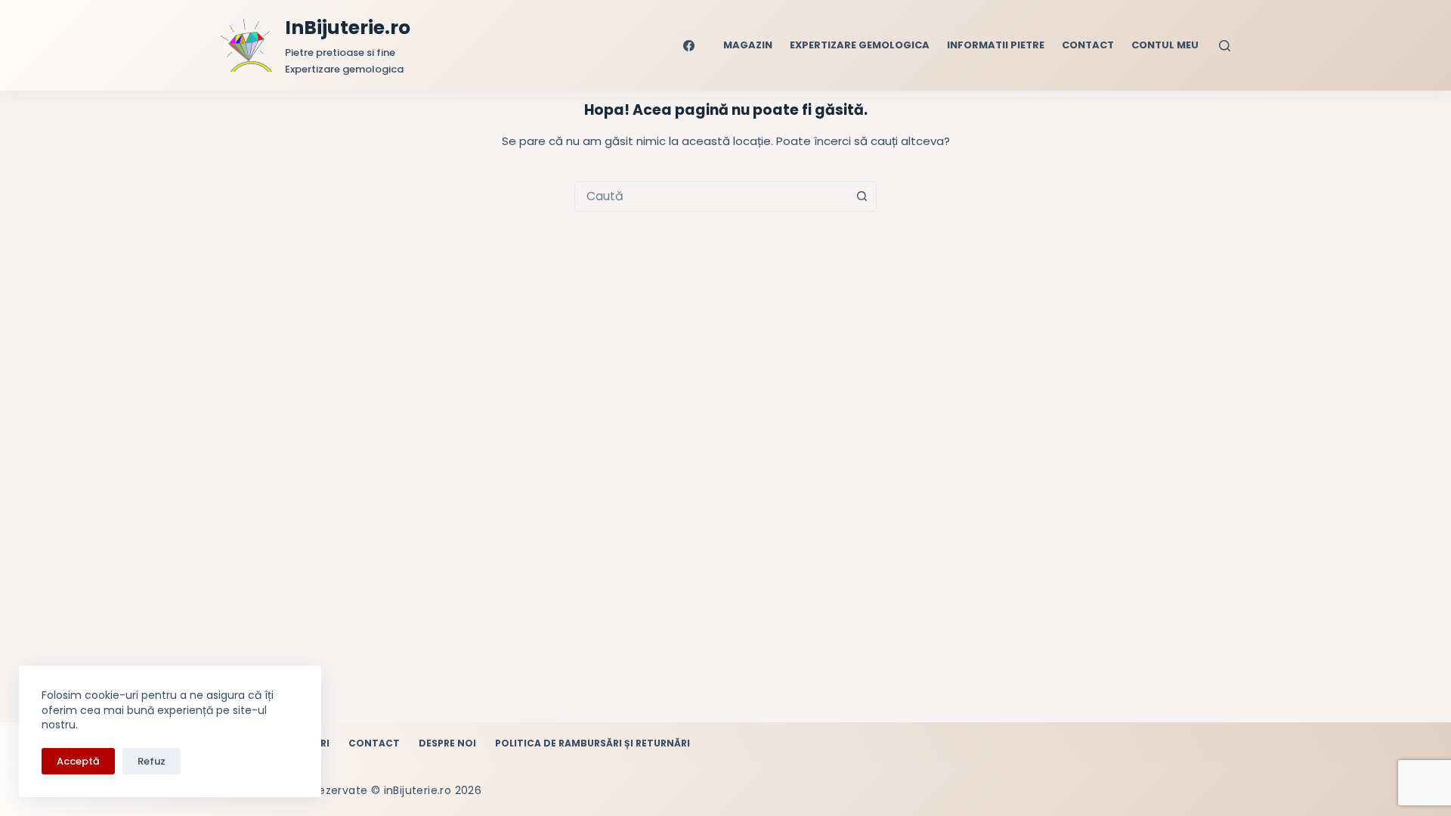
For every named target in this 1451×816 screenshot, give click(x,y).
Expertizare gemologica (860, 45)
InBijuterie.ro (347, 27)
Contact (1088, 45)
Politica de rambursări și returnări (592, 743)
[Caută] (1224, 45)
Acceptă (78, 761)
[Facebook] (689, 45)
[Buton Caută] (861, 196)
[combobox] (711, 196)
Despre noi (447, 743)
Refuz (152, 761)
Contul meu (1165, 45)
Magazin (747, 45)
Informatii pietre (995, 45)
